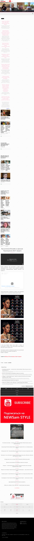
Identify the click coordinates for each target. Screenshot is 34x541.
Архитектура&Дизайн (22, 534)
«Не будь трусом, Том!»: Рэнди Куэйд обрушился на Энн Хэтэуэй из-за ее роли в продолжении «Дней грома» (17, 451)
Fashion (6, 534)
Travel (18, 534)
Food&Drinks (11, 534)
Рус (10, 1)
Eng (11, 1)
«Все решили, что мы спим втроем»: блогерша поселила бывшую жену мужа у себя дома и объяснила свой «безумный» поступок (17, 455)
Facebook (13, 356)
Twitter (16, 356)
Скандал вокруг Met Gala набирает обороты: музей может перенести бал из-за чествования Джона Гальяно (17, 447)
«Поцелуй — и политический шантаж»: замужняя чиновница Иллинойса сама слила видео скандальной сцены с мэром (16, 377)
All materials (17, 487)
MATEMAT (6, 537)
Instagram (19, 356)
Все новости (3, 534)
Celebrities (26, 534)
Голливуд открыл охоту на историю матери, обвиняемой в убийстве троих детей (17, 459)
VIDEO (17, 394)
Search (17, 513)
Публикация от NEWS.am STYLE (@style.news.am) (12, 287)
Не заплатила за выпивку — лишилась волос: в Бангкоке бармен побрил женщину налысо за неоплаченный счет (16, 370)
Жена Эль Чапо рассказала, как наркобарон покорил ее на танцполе (13, 373)
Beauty (9, 534)
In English (5, 362)
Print (2, 362)
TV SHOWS (17, 390)
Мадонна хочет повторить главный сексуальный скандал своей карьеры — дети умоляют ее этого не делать (17, 470)
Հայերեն (9, 362)
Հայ (8, 1)
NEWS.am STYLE (7, 356)
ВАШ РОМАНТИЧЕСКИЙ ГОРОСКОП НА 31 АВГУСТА (10, 380)
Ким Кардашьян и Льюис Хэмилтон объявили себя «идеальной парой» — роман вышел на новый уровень (17, 478)
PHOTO (17, 392)
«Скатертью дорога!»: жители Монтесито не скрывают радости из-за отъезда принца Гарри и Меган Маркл (17, 474)
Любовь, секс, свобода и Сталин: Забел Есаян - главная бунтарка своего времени (15, 382)
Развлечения (15, 534)
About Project (4, 521)
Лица (4, 535)
